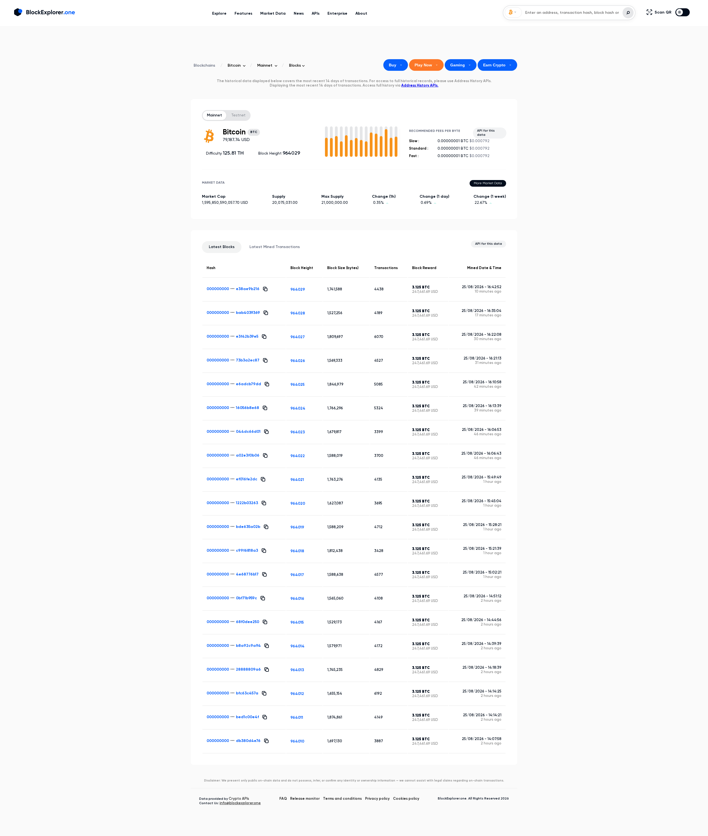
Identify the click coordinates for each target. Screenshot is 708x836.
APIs (315, 13)
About (361, 13)
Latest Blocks (222, 247)
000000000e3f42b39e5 (232, 336)
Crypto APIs (239, 799)
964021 (297, 480)
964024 (297, 408)
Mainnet (214, 115)
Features (243, 13)
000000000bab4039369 (233, 313)
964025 (297, 385)
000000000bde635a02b (233, 527)
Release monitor (305, 799)
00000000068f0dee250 (233, 622)
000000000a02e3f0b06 (233, 455)
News (299, 13)
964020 (297, 504)
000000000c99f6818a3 (232, 551)
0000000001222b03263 (232, 503)
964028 (297, 313)
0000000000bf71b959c (232, 598)
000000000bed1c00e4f (233, 717)
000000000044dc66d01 (234, 432)
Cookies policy (406, 799)
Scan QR (664, 12)
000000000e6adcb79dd (234, 384)
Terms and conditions (342, 799)
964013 (297, 670)
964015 (297, 622)
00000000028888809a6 (234, 669)
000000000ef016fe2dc (232, 479)
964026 (297, 361)
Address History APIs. (419, 85)
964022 (297, 456)
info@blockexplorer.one (240, 803)
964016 (297, 599)
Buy (395, 65)
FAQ (283, 799)
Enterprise (337, 13)
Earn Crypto (497, 65)
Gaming (460, 65)
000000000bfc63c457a (232, 693)
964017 (297, 575)
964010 (297, 741)
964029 (297, 289)
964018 (297, 551)
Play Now (426, 65)
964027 (297, 337)
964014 (297, 646)
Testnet (238, 115)
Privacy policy (377, 799)
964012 (297, 694)
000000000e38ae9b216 (233, 289)
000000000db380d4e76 (234, 741)
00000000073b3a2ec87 (233, 360)
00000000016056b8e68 (233, 408)
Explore (219, 13)
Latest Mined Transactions (274, 247)
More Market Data (488, 183)
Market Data (273, 13)
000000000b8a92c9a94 (234, 646)
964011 (296, 718)
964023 (297, 432)
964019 (297, 527)
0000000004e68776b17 (233, 574)
